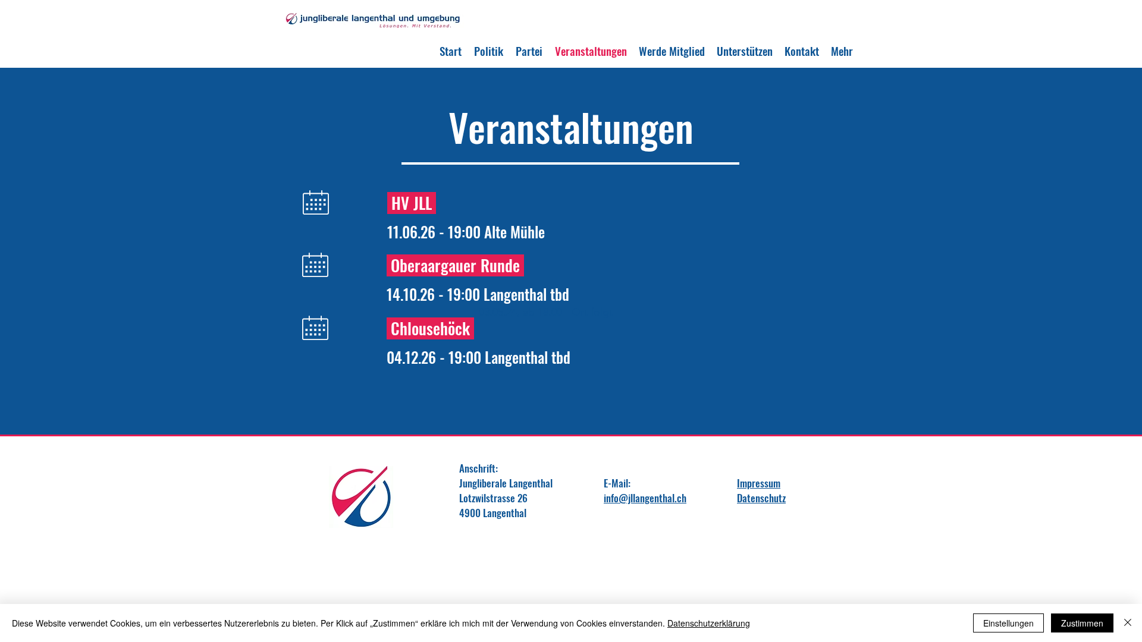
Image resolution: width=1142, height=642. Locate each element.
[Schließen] (1128, 622)
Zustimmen (1082, 623)
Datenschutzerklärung (708, 623)
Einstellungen (1008, 623)
